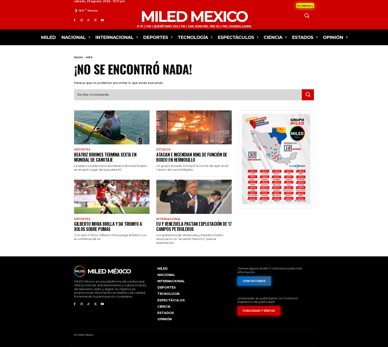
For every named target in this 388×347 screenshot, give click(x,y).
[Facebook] (74, 20)
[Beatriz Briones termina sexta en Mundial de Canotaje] (112, 127)
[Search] (308, 94)
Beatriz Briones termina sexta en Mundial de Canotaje (105, 157)
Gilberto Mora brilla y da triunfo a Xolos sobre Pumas (108, 226)
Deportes (82, 149)
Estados (163, 149)
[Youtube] (102, 20)
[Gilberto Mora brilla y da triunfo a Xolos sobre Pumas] (112, 197)
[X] (95, 20)
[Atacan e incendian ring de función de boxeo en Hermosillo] (194, 127)
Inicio (78, 57)
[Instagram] (81, 20)
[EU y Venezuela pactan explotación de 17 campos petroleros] (194, 197)
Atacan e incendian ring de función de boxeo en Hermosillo (191, 157)
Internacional (168, 219)
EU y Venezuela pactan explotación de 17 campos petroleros (194, 226)
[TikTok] (88, 20)
